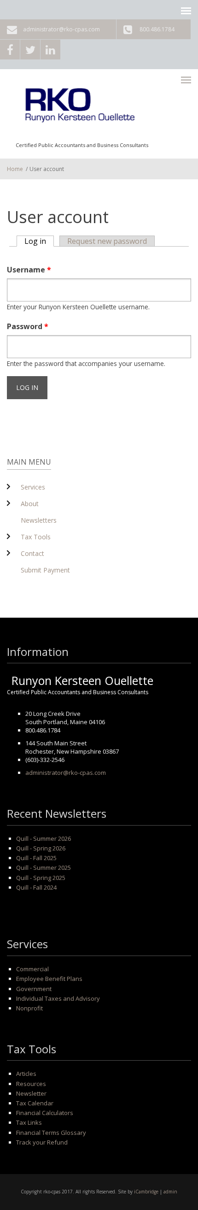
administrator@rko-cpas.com (61, 29)
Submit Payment (45, 570)
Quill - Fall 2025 (36, 858)
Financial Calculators (44, 1113)
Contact (32, 553)
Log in (39, 241)
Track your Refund (42, 1142)
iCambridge (146, 1191)
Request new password (107, 241)
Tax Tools (36, 536)
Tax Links (29, 1122)
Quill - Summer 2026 (43, 838)
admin (170, 1191)
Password (27, 326)
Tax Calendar (34, 1103)
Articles (26, 1073)
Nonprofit (29, 1008)
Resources (31, 1084)
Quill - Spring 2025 (40, 878)
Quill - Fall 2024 (36, 887)
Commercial (32, 969)
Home (15, 169)
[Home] (82, 108)
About (30, 503)
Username (29, 270)
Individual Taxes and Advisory (58, 998)
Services (33, 487)
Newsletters (39, 520)
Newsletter (31, 1093)
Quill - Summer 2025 (43, 867)
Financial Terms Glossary (51, 1132)
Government (34, 989)
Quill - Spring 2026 (40, 848)
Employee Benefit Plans (49, 978)
